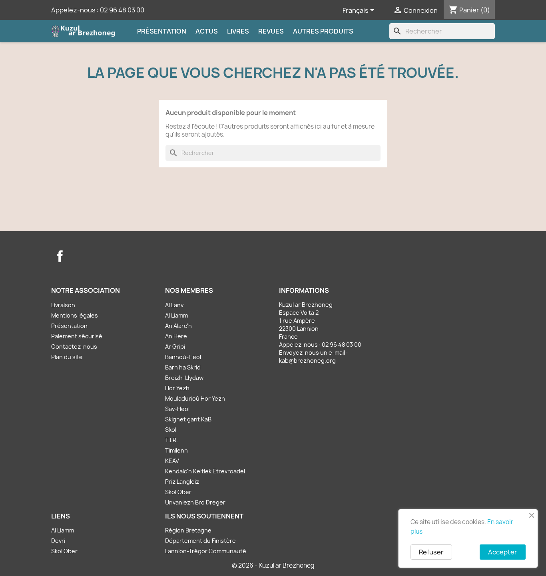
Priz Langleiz (182, 481)
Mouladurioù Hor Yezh (195, 398)
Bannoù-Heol (183, 357)
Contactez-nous (74, 346)
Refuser (431, 552)
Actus (206, 31)
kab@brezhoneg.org (307, 360)
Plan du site (67, 357)
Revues (271, 31)
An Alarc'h (178, 326)
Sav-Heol (177, 409)
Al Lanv (174, 305)
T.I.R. (171, 440)
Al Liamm (176, 315)
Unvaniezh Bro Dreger (195, 502)
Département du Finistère (200, 540)
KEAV (172, 461)
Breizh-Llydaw (184, 377)
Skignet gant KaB (188, 419)
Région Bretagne (188, 530)
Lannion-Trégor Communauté (205, 551)
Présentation (161, 31)
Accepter (502, 552)
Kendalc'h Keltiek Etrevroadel (205, 471)
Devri (58, 540)
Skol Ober (178, 492)
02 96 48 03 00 (122, 10)
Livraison (63, 305)
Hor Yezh (177, 388)
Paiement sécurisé (76, 336)
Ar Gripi (175, 346)
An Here (176, 336)
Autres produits (323, 31)
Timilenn (176, 450)
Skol (170, 429)
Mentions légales (74, 315)
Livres (238, 31)
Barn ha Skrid (183, 367)
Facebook (60, 256)
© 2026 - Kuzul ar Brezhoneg (273, 565)
